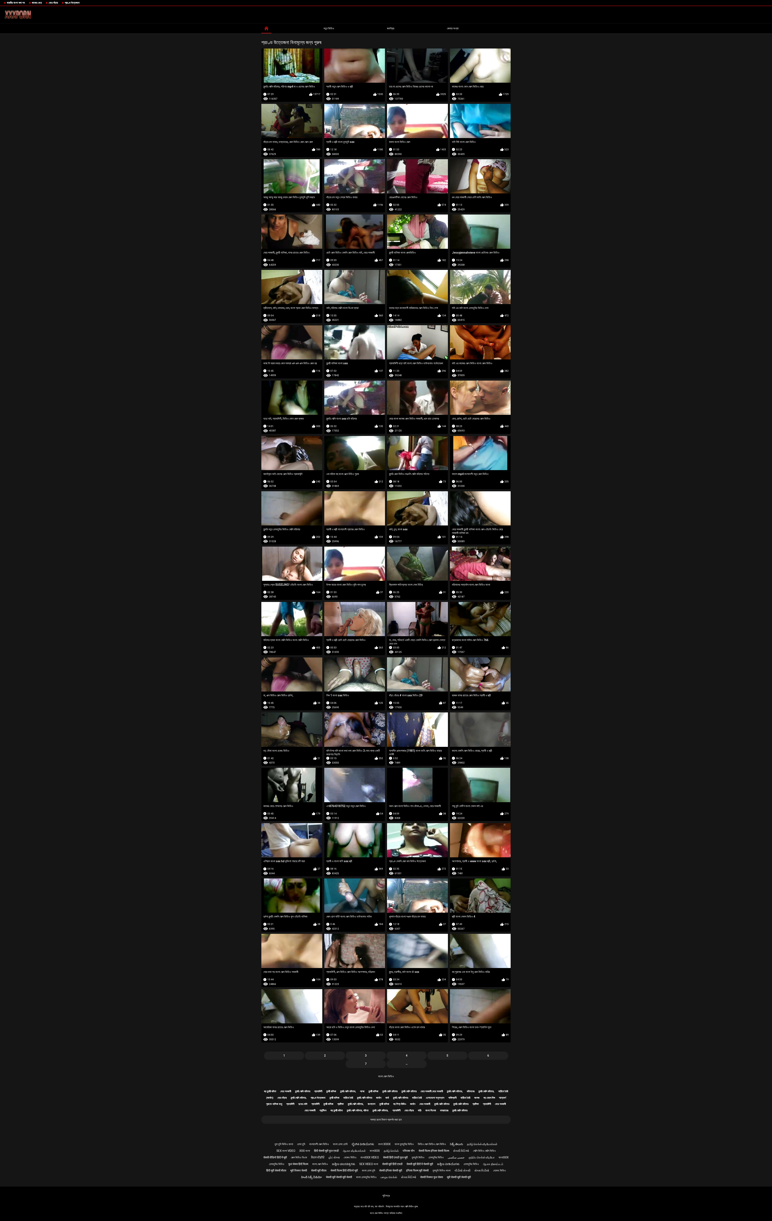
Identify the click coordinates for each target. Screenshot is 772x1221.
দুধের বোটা (302, 1103)
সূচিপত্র (386, 1195)
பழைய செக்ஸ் (389, 1177)
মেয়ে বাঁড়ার (53, 2)
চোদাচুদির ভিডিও (436, 1157)
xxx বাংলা (304, 1150)
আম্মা (362, 1091)
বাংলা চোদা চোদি (340, 1144)
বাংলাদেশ (371, 1103)
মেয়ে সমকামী (285, 1091)
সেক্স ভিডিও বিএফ (299, 1157)
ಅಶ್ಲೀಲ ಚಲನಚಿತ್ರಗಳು (343, 1164)
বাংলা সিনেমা (430, 1110)
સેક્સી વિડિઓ (461, 1150)
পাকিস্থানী (452, 1097)
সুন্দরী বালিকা (331, 1091)
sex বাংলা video (285, 1150)
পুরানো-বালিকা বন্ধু (274, 1103)
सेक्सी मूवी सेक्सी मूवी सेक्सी (339, 1177)
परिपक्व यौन (409, 1150)
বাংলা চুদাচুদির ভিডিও (404, 1144)
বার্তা (387, 1097)
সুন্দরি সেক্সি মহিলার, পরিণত (358, 1110)
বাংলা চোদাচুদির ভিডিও (366, 1177)
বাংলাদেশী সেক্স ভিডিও (319, 1144)
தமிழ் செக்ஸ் (391, 1150)
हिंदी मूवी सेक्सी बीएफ (276, 1170)
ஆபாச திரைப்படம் (493, 1164)
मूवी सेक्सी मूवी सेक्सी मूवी (459, 1177)
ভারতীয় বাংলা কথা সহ (16, 2)
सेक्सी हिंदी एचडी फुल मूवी (395, 1157)
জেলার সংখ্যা (453, 28)
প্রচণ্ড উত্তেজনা (72, 2)
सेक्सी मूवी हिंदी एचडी (392, 1164)
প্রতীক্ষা (340, 1103)
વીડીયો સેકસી (462, 1170)
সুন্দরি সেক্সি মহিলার (302, 1091)
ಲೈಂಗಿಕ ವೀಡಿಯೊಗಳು (363, 1144)
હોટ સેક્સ (334, 1157)
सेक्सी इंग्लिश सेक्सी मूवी (390, 1170)
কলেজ (476, 1097)
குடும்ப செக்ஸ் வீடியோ (482, 1157)
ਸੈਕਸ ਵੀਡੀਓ (317, 1157)
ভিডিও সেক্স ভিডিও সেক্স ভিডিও (432, 1144)
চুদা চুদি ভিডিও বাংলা (284, 1144)
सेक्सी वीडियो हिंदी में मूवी (275, 1157)
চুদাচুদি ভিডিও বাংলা (442, 1170)
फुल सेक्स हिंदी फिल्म (298, 1164)
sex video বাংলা (368, 1164)
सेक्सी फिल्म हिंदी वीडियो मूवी (344, 1170)
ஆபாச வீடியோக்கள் (354, 1150)
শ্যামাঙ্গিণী (318, 1091)
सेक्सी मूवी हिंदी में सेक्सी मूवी (420, 1164)
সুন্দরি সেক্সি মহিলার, (348, 1091)
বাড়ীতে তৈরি (503, 1091)
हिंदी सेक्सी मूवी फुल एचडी (326, 1150)
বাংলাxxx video (369, 1157)
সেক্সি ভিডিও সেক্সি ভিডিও (484, 1150)
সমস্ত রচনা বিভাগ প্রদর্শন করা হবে (386, 1119)
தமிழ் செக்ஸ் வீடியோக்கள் (482, 1144)
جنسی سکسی (456, 1157)
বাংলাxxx (375, 1150)
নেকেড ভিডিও (350, 1157)
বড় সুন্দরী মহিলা (270, 1091)
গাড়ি (419, 1110)
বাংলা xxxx (384, 1144)
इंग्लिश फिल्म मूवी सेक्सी (417, 1170)
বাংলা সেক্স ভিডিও (386, 1076)
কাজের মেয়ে (37, 2)
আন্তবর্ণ (502, 1097)
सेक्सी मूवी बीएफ (318, 1170)
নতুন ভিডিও (328, 28)
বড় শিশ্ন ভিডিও (399, 1103)
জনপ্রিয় (390, 28)
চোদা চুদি (301, 1144)
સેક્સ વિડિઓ (408, 1177)
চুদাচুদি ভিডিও (418, 1157)
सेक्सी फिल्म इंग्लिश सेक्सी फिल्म (434, 1150)
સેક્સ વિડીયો (481, 1170)
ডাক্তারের (444, 1110)
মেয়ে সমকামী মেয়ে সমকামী (432, 1091)
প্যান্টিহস (322, 1110)
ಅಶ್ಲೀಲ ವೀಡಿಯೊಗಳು (448, 1164)
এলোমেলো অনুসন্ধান (435, 1097)
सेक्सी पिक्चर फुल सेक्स (431, 1177)
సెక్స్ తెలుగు (456, 1144)
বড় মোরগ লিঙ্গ (489, 1097)
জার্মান (378, 1097)
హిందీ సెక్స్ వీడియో (311, 1177)
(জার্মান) (269, 1097)
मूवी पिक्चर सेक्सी (298, 1170)
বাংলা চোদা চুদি (368, 1170)
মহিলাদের (470, 1091)
